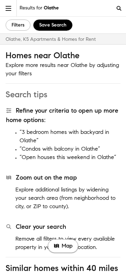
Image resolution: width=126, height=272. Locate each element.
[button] (8, 8)
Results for (39, 8)
